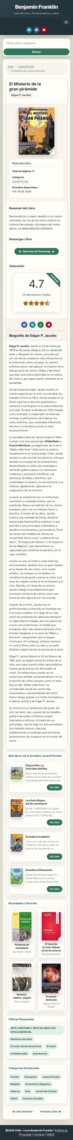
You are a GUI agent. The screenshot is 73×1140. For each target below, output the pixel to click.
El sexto (51, 1046)
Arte (27, 1091)
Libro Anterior (24, 1111)
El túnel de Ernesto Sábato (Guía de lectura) (51, 947)
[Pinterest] (44, 30)
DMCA (50, 1134)
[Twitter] (29, 30)
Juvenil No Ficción (46, 1091)
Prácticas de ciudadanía (22, 946)
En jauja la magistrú (38, 836)
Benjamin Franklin (36, 7)
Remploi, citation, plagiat (22, 996)
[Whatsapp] (41, 325)
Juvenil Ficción (26, 66)
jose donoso (40, 1053)
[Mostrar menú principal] (66, 22)
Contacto (39, 1134)
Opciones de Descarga (37, 251)
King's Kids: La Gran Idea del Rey (36, 767)
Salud (14, 1098)
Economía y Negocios (38, 1084)
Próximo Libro (49, 1111)
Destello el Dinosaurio (39, 870)
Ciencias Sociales (33, 1098)
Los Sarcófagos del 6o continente (36, 802)
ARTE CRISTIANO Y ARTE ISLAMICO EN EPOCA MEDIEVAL (33, 1030)
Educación (30, 1076)
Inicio (11, 66)
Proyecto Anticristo (51, 998)
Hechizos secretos (21, 1039)
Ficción (15, 1076)
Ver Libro (54, 787)
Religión (15, 1084)
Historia (15, 1091)
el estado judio (19, 1053)
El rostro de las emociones (26, 1046)
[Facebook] (36, 30)
